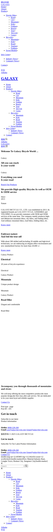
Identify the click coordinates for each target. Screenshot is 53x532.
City (12, 20)
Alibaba (4, 142)
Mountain (14, 22)
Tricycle (14, 33)
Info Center (5, 55)
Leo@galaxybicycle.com (16, 430)
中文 (3, 530)
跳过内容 (5, 2)
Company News (12, 61)
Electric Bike (11, 15)
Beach (13, 28)
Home (3, 7)
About (3, 9)
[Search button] (26, 466)
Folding (14, 26)
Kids (13, 24)
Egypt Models (11, 50)
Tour (13, 31)
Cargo (13, 35)
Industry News (11, 59)
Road (13, 17)
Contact (4, 65)
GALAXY (9, 78)
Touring (14, 46)
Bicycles (9, 37)
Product (4, 11)
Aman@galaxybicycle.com (36, 430)
